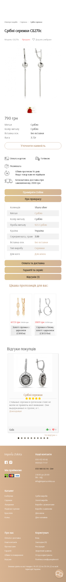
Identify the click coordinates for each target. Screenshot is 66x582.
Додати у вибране (43, 39)
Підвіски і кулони (12, 508)
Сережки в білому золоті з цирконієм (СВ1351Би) (45, 330)
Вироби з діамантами (44, 504)
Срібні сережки (33, 395)
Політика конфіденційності (46, 559)
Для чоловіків (41, 517)
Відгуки (8, 559)
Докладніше (15, 411)
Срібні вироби (41, 496)
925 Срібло (41, 224)
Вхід (37, 538)
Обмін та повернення (14, 555)
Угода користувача (43, 555)
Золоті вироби (41, 500)
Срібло (38, 213)
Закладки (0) (41, 542)
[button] (59, 573)
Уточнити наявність (33, 145)
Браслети (9, 513)
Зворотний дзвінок (43, 550)
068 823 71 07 (41, 462)
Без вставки (41, 242)
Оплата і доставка (13, 538)
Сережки (40, 248)
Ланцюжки (9, 504)
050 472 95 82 (41, 459)
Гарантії (8, 550)
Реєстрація (40, 546)
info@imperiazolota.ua (45, 481)
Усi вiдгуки (50, 434)
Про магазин (10, 546)
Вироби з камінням (43, 508)
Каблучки (9, 496)
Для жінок (40, 253)
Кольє (7, 517)
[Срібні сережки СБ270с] (33, 71)
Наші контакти (11, 542)
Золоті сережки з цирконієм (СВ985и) (21, 330)
